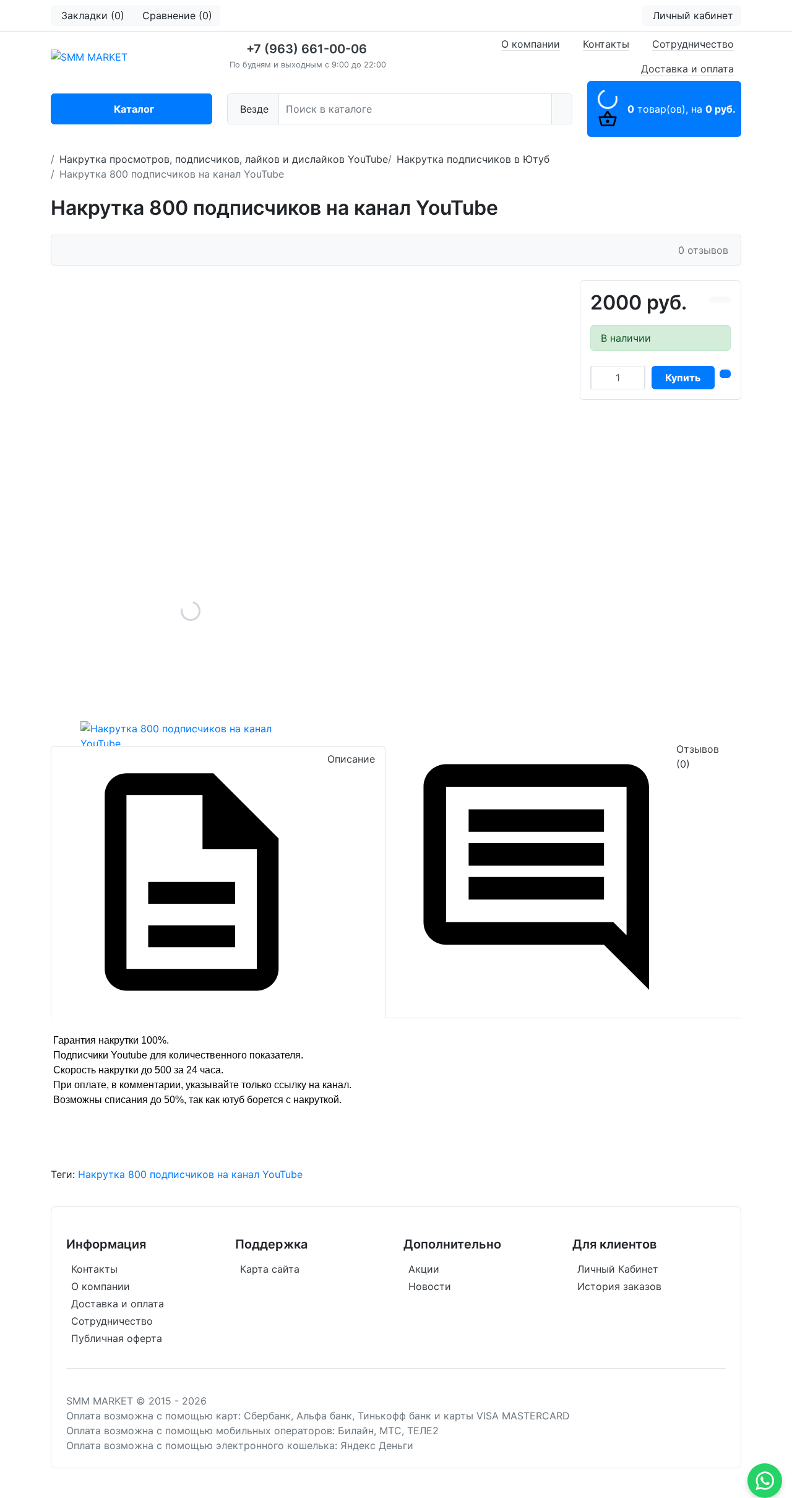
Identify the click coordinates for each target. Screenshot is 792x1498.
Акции (423, 1269)
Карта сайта (269, 1269)
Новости (429, 1286)
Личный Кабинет (617, 1269)
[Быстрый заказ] (725, 374)
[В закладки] (725, 300)
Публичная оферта (116, 1338)
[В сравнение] (714, 300)
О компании (530, 44)
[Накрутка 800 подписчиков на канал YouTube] (190, 611)
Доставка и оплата (687, 69)
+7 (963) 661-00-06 (306, 48)
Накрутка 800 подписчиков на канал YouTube (190, 1174)
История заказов (619, 1286)
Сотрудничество (693, 44)
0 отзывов (703, 250)
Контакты (606, 44)
